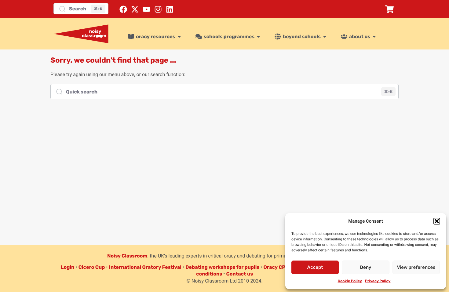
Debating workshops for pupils (222, 267)
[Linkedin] (169, 9)
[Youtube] (146, 9)
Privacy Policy (377, 281)
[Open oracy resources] (179, 36)
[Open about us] (374, 36)
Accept (315, 267)
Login (67, 267)
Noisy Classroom (127, 256)
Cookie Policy (350, 281)
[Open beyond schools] (324, 36)
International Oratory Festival (145, 267)
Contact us (239, 274)
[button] (437, 221)
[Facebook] (123, 9)
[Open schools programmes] (258, 36)
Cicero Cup (91, 267)
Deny (365, 267)
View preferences (416, 267)
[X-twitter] (135, 9)
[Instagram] (158, 9)
